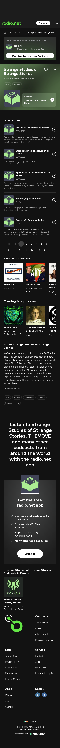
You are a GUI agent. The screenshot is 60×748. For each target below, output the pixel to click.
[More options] (54, 70)
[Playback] (52, 100)
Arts (7, 84)
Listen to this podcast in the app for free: (26, 40)
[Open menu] (56, 23)
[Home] (5, 32)
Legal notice (11, 668)
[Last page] (51, 249)
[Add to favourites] (46, 69)
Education (29, 398)
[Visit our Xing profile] (44, 694)
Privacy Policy (12, 662)
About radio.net (42, 623)
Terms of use (11, 656)
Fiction (42, 398)
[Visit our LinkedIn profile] (37, 694)
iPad (7, 701)
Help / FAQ (40, 668)
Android (9, 707)
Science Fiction (12, 403)
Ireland (32, 722)
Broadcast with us (44, 640)
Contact (39, 656)
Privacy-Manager (13, 679)
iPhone (8, 695)
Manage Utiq (11, 673)
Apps (37, 662)
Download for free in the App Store (30, 56)
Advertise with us (43, 634)
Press (38, 628)
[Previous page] (15, 244)
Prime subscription (44, 673)
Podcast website (12, 389)
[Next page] (44, 249)
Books (17, 84)
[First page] (9, 244)
